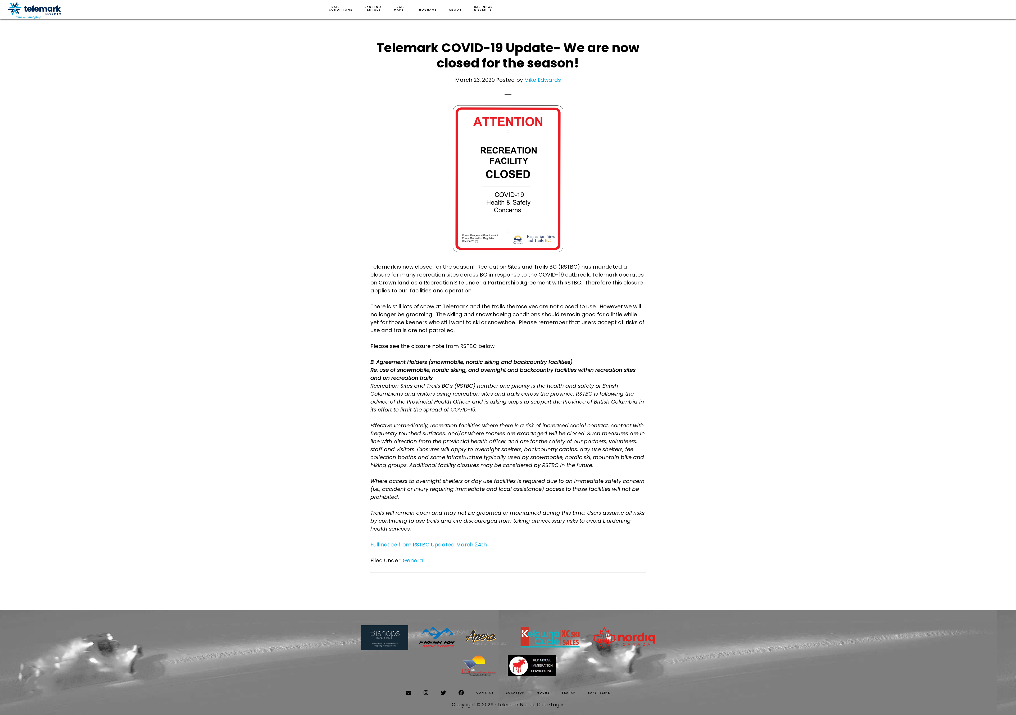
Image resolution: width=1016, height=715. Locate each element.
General (413, 560)
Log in (558, 704)
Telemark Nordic (34, 10)
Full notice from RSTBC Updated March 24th (428, 544)
